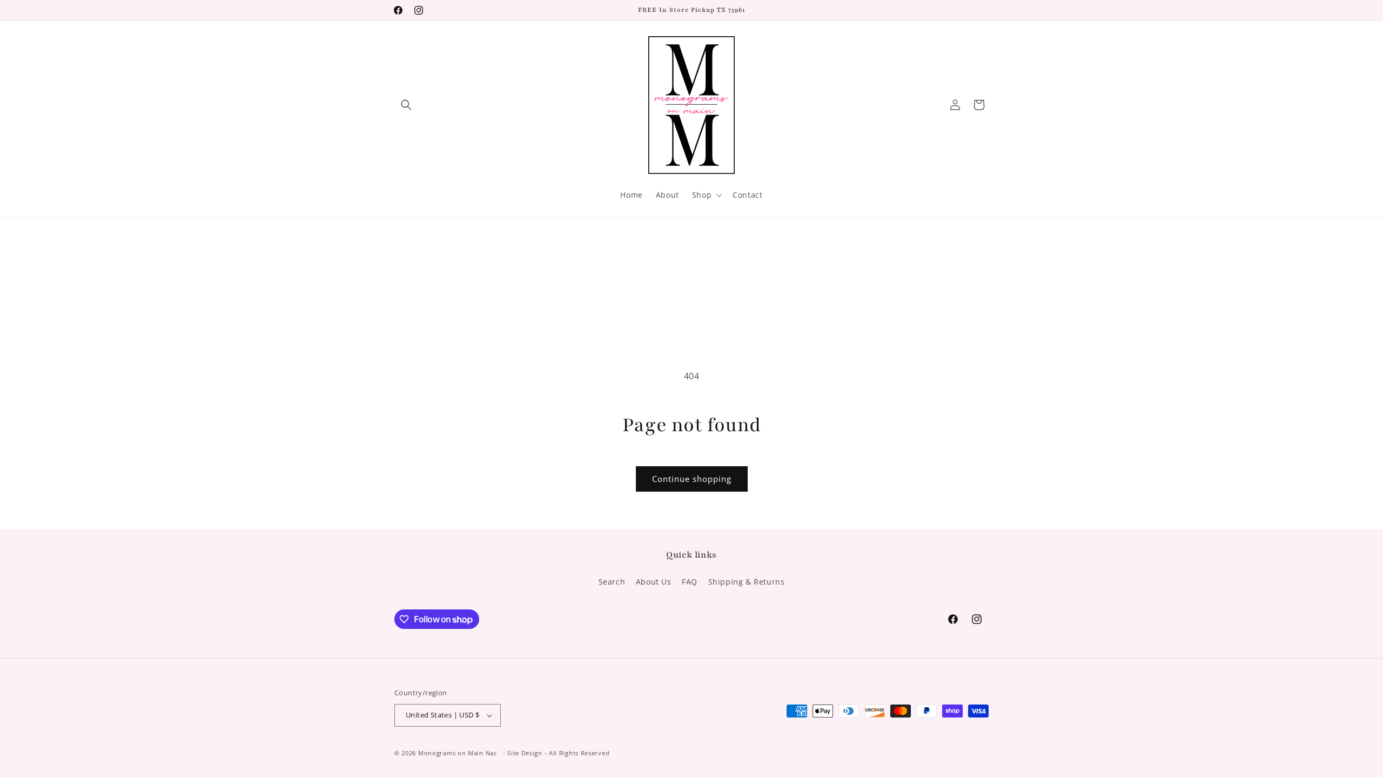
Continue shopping (691, 478)
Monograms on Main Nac (457, 753)
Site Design (524, 753)
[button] (406, 105)
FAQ (689, 581)
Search (612, 581)
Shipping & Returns (746, 581)
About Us (654, 581)
